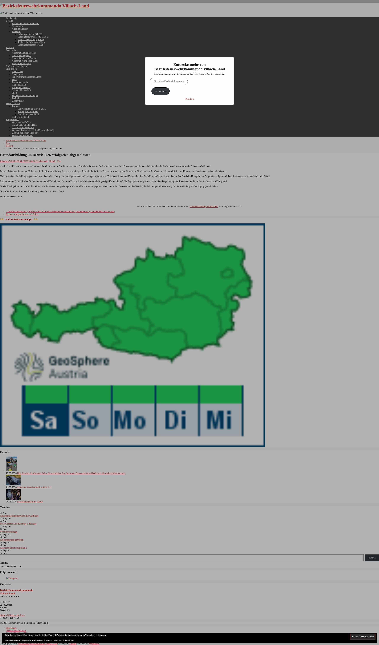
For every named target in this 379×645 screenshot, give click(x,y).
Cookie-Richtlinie (68, 640)
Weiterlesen (189, 99)
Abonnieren (160, 91)
